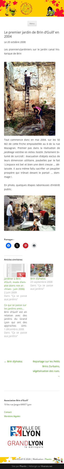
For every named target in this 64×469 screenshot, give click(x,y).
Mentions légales (12, 416)
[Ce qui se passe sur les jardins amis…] (17, 320)
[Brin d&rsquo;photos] (41, 270)
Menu (32, 23)
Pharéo (23, 466)
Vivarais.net (46, 466)
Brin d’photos (38, 278)
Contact (7, 412)
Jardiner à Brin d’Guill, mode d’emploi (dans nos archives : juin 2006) (15, 284)
